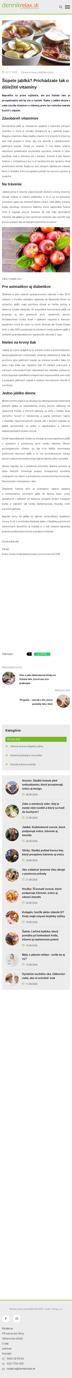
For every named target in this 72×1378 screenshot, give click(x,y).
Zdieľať (43, 654)
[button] (67, 7)
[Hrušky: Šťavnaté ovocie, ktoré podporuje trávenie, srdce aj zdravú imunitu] (12, 896)
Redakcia (7, 1328)
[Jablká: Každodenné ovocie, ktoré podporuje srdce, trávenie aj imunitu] (12, 834)
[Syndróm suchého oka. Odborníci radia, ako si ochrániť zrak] (12, 979)
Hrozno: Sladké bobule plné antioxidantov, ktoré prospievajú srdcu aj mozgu (42, 784)
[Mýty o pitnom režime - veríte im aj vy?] (12, 959)
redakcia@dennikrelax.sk (21, 1368)
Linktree (7, 1348)
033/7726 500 (15, 1363)
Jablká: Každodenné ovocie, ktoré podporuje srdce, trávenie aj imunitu (43, 831)
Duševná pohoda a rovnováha (26, 755)
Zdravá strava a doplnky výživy (37, 72)
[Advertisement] (36, 610)
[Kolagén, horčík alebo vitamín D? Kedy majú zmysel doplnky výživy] (12, 917)
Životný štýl (13, 739)
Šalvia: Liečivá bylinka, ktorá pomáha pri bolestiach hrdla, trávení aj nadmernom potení (40, 935)
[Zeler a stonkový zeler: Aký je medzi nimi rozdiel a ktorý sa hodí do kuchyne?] (12, 810)
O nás (5, 1343)
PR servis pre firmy (13, 1333)
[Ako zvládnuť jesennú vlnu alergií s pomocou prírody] (12, 874)
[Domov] (20, 6)
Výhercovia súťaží (12, 1338)
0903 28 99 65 (15, 1358)
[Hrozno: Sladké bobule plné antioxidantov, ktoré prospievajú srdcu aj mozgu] (12, 787)
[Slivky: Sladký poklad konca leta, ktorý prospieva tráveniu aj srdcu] (12, 855)
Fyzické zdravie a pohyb (23, 764)
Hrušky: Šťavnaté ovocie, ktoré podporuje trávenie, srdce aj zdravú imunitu (42, 893)
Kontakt (7, 1353)
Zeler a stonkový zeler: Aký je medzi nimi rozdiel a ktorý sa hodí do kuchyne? (43, 807)
